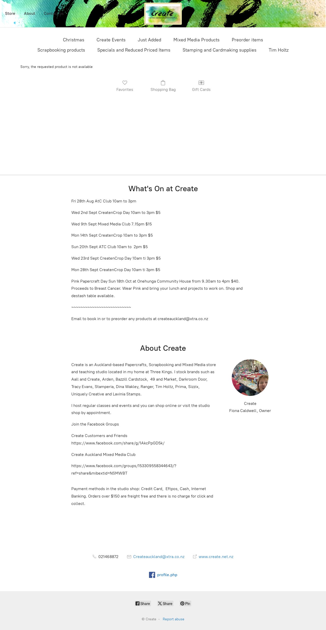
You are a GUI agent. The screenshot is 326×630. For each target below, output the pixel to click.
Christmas (73, 40)
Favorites (124, 89)
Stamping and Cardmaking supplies (219, 50)
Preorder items (247, 40)
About (29, 13)
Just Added (149, 40)
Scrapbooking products (61, 50)
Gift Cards (201, 89)
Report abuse (173, 619)
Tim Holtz (279, 50)
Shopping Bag (163, 89)
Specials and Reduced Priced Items (133, 50)
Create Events (111, 40)
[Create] (163, 14)
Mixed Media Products (196, 40)
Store (10, 13)
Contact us (54, 13)
